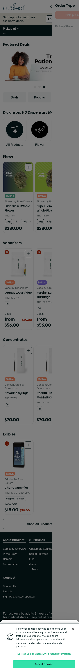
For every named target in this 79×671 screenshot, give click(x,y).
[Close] (73, 629)
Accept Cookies (44, 664)
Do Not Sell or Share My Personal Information (44, 654)
